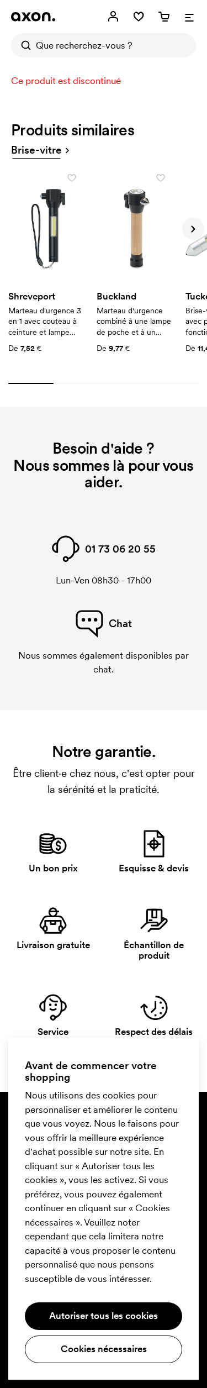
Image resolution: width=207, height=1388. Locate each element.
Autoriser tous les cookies (103, 1316)
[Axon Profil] (33, 17)
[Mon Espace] (113, 17)
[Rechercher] (23, 45)
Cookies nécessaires (104, 1349)
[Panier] (164, 17)
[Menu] (189, 17)
